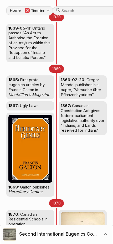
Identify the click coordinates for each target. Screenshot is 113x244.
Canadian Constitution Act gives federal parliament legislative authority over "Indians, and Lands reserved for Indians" (82, 118)
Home (15, 10)
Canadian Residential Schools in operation (28, 219)
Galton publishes (29, 190)
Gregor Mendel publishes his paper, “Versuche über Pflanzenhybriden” (81, 87)
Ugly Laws (23, 105)
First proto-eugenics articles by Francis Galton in (29, 87)
